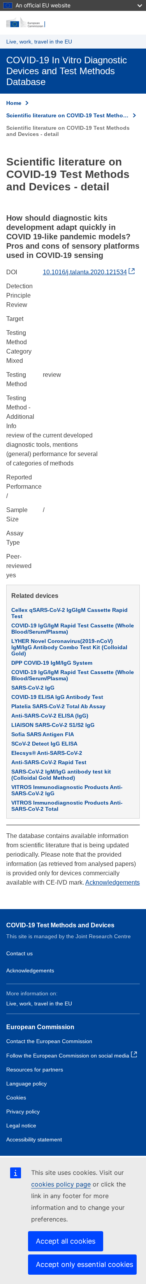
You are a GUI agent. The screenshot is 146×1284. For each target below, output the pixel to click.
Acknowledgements (112, 882)
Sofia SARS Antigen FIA (42, 734)
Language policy (26, 1083)
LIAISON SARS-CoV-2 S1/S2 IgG (53, 725)
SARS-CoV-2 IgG (33, 688)
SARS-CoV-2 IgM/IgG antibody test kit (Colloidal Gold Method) (61, 774)
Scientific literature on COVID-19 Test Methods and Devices (67, 115)
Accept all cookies (65, 1241)
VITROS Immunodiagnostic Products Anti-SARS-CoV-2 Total (67, 806)
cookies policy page (61, 1184)
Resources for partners (34, 1069)
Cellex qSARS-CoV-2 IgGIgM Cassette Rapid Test (69, 613)
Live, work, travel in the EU (39, 41)
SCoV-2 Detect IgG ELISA (44, 743)
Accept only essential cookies (84, 1264)
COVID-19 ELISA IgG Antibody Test (57, 697)
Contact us (19, 953)
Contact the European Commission (49, 1041)
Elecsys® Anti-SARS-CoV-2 (46, 753)
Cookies (16, 1097)
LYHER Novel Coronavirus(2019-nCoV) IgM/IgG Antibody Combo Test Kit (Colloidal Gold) (69, 647)
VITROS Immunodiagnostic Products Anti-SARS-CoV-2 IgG (67, 790)
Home (13, 103)
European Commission (40, 1027)
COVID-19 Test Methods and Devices (60, 925)
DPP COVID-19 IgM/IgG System (51, 663)
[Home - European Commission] (73, 22)
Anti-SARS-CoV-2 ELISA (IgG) (49, 716)
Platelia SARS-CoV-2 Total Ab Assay (58, 706)
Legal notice (21, 1125)
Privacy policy (23, 1111)
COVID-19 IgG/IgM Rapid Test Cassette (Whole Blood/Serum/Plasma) (72, 628)
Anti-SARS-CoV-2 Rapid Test (48, 762)
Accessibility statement (34, 1139)
